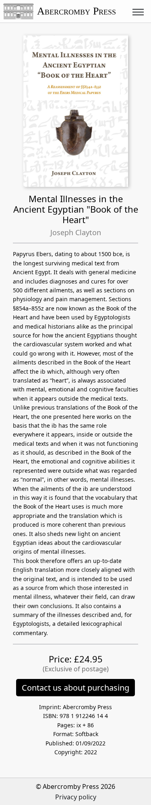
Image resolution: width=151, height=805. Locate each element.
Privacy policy (75, 797)
